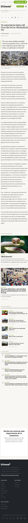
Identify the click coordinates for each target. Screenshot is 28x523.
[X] (7, 518)
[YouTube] (17, 518)
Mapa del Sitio (4, 508)
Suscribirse (20, 6)
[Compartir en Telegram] (12, 17)
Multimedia (17, 484)
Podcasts (11, 2)
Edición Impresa (4, 506)
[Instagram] (10, 518)
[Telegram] (21, 518)
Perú (2, 495)
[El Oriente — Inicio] (6, 6)
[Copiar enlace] (22, 17)
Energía (2, 482)
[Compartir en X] (8, 17)
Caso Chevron (4, 2)
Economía (3, 486)
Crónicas (6, 10)
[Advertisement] (14, 406)
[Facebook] (3, 518)
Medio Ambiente (5, 490)
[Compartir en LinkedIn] (15, 17)
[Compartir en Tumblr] (18, 17)
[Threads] (14, 518)
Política (2, 488)
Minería (2, 484)
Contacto (3, 504)
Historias (17, 486)
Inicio (2, 10)
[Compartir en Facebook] (5, 17)
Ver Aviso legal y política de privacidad (10, 475)
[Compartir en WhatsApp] (2, 17)
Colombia (3, 497)
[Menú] (26, 6)
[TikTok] (25, 518)
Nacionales (3, 492)
